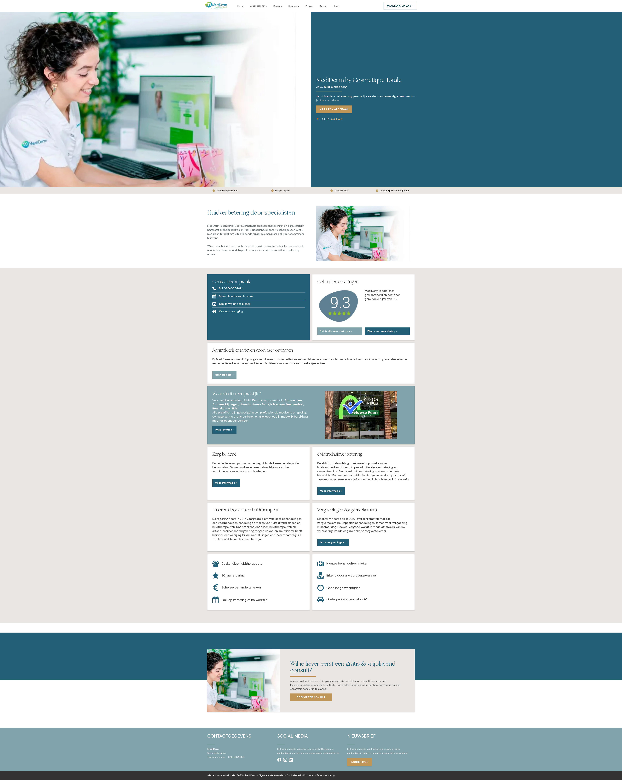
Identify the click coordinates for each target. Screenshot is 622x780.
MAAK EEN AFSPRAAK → (400, 5)
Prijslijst (309, 6)
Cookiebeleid (294, 775)
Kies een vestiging (231, 311)
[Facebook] (279, 759)
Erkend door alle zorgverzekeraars (351, 575)
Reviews (277, 6)
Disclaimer (308, 775)
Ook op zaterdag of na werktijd (244, 600)
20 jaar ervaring (233, 575)
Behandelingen (258, 5)
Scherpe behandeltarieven (241, 587)
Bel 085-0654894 (231, 288)
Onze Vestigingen (216, 752)
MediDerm (250, 775)
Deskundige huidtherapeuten (242, 564)
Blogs (336, 6)
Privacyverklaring (326, 775)
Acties (323, 6)
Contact (293, 6)
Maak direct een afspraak (236, 296)
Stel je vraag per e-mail (235, 304)
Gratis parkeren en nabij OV (346, 599)
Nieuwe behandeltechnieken (347, 563)
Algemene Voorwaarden (271, 775)
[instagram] (285, 759)
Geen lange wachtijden (343, 588)
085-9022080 (236, 757)
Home (240, 6)
